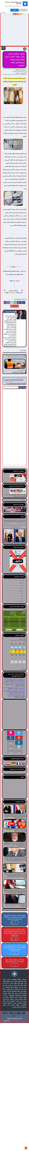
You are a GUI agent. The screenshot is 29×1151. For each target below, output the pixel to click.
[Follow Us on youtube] (14, 1016)
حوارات (22, 596)
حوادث (17, 73)
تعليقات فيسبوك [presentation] (22, 387)
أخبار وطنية (21, 583)
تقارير (22, 593)
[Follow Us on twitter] (16, 1013)
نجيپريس (18, 156)
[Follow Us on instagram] (14, 1013)
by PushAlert (3, 9)
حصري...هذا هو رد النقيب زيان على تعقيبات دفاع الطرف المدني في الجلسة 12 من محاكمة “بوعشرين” (14, 692)
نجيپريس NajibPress (17, 1021)
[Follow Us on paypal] (21, 1013)
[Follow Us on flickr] (9, 1013)
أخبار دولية (21, 580)
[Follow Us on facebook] (4, 1013)
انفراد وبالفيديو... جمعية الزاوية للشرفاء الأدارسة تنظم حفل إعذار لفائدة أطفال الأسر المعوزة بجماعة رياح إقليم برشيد (14, 680)
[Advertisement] (14, 31)
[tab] (22, 387)
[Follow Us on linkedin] (6, 1013)
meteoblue (24, 669)
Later (24, 8)
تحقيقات (21, 588)
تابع (13, 922)
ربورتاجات (21, 598)
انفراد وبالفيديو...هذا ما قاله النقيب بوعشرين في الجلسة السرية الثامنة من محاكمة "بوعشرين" (14, 684)
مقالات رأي (21, 601)
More (5, 764)
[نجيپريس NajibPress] (15, 16)
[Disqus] (14, 407)
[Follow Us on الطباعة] (11, 1013)
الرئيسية (23, 73)
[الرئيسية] (3, 48)
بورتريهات (21, 585)
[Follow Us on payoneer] (24, 1013)
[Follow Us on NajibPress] (19, 1013)
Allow (18, 8)
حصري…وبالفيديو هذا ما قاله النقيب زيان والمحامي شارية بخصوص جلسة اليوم (16, 695)
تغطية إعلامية (20, 590)
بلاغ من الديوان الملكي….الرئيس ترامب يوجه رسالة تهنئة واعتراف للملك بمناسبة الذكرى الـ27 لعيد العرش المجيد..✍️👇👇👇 (15, 522)
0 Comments (15, 71)
